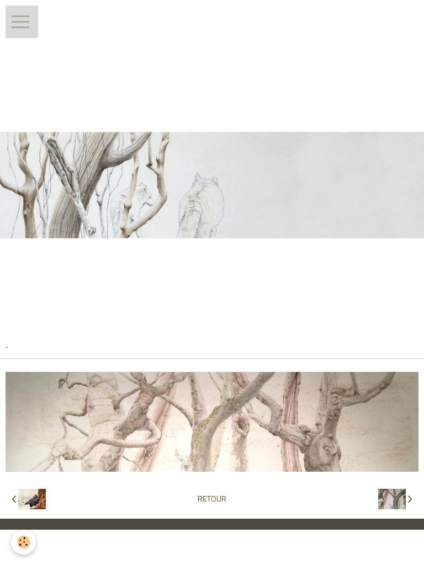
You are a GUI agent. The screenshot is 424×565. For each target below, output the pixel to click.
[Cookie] (23, 542)
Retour (212, 499)
